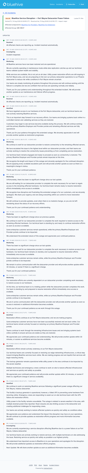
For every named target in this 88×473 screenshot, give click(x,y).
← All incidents (9, 13)
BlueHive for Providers (29, 25)
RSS (35, 465)
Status (52, 4)
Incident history (54, 465)
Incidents (59, 4)
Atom (40, 465)
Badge (46, 465)
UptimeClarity (48, 468)
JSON (31, 465)
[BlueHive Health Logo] (13, 4)
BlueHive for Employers (46, 25)
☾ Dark (81, 4)
